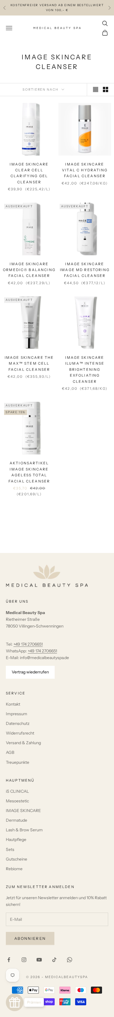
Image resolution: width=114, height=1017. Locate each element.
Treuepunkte (17, 762)
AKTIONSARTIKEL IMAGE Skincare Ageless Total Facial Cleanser (29, 472)
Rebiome (14, 868)
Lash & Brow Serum (24, 829)
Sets (10, 849)
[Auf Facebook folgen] (9, 960)
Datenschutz (18, 723)
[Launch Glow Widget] (14, 1002)
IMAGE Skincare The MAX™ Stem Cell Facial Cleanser (29, 363)
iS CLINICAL (17, 791)
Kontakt (13, 704)
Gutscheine (16, 859)
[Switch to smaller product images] (105, 89)
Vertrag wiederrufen (30, 672)
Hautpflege (16, 839)
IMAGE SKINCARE (23, 810)
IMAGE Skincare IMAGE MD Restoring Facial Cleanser (85, 270)
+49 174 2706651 (28, 644)
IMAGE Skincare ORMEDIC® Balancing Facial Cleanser (29, 270)
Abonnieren (30, 938)
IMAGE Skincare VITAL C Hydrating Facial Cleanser (85, 170)
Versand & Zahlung (23, 742)
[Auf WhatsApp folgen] (69, 960)
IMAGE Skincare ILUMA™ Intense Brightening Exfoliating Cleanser (84, 369)
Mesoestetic (17, 801)
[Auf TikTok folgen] (54, 960)
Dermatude (16, 820)
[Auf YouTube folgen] (39, 960)
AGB (10, 752)
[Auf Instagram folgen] (24, 960)
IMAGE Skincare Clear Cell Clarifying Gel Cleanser (29, 173)
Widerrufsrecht (20, 733)
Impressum (16, 713)
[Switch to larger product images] (95, 89)
